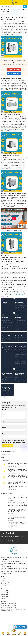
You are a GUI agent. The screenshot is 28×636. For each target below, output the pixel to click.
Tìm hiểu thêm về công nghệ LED (18, 294)
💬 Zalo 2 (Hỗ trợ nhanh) (14, 73)
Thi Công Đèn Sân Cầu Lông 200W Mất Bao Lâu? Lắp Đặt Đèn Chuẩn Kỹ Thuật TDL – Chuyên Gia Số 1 (16, 482)
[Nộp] (25, 6)
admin (14, 14)
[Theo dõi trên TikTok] (4, 533)
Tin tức (2, 457)
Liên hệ (2, 580)
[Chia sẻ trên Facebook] (2, 397)
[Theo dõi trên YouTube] (13, 533)
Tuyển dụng (3, 585)
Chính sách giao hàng (5, 598)
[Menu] (2, 2)
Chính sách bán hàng (5, 590)
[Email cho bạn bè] (4, 397)
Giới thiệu (3, 578)
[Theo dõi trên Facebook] (2, 533)
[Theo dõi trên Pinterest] (11, 533)
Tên (3, 421)
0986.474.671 (8, 607)
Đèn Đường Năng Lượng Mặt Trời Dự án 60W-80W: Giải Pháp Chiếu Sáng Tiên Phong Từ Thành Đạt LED (17, 510)
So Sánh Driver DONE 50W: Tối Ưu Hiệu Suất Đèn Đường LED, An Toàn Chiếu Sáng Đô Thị (17, 470)
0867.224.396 (7, 603)
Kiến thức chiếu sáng (5, 454)
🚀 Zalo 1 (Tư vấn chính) (14, 69)
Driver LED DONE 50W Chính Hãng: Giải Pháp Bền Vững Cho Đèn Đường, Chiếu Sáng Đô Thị (16, 517)
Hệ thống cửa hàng (5, 582)
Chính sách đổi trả (4, 594)
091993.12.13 (8, 605)
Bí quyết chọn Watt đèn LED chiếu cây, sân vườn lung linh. (17, 487)
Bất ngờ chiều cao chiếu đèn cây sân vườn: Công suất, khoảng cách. (17, 464)
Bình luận (5, 409)
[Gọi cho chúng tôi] (8, 533)
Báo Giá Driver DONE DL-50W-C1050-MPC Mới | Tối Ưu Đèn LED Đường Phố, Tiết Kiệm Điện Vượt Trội (17, 524)
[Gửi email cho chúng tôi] (6, 533)
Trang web (4, 433)
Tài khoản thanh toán (5, 583)
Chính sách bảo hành (5, 592)
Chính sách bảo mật (5, 596)
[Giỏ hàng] (26, 2)
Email (4, 427)
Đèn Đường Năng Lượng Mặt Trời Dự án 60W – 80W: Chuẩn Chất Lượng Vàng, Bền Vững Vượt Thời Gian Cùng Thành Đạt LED (17, 476)
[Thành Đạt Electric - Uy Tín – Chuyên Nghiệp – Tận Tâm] (14, 2)
